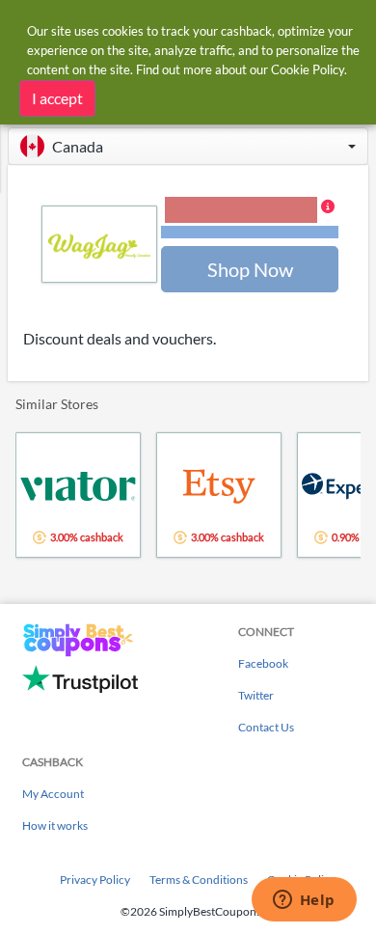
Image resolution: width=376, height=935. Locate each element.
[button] (188, 146)
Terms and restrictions (249, 232)
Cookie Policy (307, 69)
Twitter (256, 695)
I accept (57, 98)
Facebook (263, 663)
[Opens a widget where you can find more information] (304, 901)
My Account (53, 793)
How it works (55, 825)
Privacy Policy (95, 879)
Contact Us (266, 727)
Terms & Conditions (198, 879)
